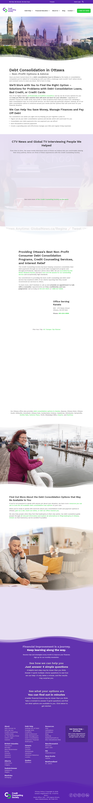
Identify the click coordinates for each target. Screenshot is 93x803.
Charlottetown (50, 753)
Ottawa (27, 747)
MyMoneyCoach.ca (51, 738)
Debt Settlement (31, 734)
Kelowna (8, 757)
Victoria (7, 753)
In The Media (9, 736)
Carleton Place (34, 415)
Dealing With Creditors (29, 731)
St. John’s (48, 763)
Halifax (47, 758)
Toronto (28, 749)
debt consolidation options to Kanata (47, 411)
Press (17, 736)
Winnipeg (8, 777)
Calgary (7, 765)
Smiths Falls (24, 415)
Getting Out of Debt (32, 728)
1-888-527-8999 (84, 10)
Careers (7, 740)
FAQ (46, 728)
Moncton (48, 745)
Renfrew (70, 415)
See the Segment (72, 185)
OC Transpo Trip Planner (51, 329)
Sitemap (48, 736)
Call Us (73, 572)
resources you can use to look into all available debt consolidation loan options (45, 504)
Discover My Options (46, 712)
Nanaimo (8, 755)
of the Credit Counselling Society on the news (52, 199)
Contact (70, 10)
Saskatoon (8, 770)
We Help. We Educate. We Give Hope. (19, 1)
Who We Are (9, 730)
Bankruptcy (29, 741)
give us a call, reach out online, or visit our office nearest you (37, 510)
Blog (63, 10)
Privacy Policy (40, 791)
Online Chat (59, 572)
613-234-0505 (44, 289)
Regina (7, 772)
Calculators (49, 730)
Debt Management (31, 736)
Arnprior (60, 415)
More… (46, 795)
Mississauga (29, 751)
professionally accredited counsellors (41, 96)
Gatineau (28, 762)
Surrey (7, 751)
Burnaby (7, 747)
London (27, 757)
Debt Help (28, 10)
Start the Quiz (46, 684)
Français (52, 1)
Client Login (77, 1)
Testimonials (9, 734)
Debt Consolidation (32, 738)
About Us (55, 10)
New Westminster (11, 749)
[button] (83, 2)
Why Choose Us (10, 728)
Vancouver (8, 745)
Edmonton (8, 763)
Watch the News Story (46, 190)
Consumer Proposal (32, 740)
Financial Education (41, 10)
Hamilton (28, 753)
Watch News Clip (18, 188)
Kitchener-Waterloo (32, 755)
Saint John (49, 747)
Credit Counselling (11, 732)
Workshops (49, 732)
